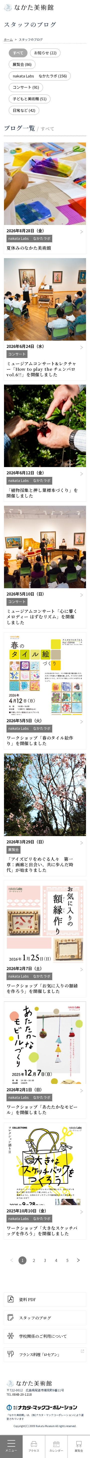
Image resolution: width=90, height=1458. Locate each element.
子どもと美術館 (29, 98)
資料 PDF (27, 1299)
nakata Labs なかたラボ (40, 75)
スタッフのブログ (35, 1318)
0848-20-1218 (22, 1394)
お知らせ (45, 52)
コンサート (26, 87)
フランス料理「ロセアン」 (40, 1354)
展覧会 (22, 64)
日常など (24, 110)
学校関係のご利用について (43, 1336)
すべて (18, 52)
